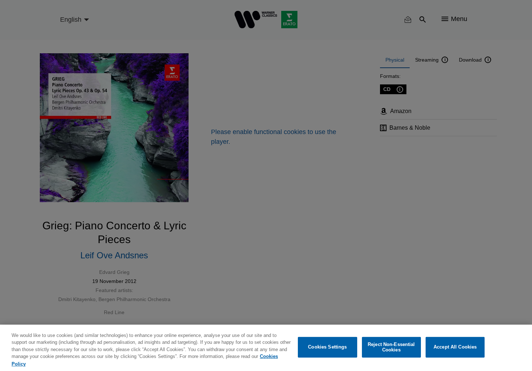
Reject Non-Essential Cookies (391, 347)
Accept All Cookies (455, 347)
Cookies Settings (327, 347)
